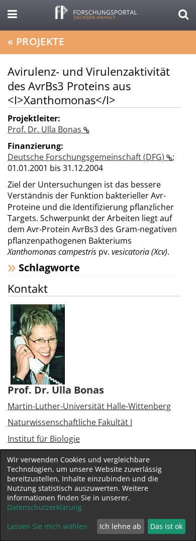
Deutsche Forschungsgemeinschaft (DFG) (87, 156)
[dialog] (98, 495)
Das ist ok (166, 526)
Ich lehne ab (120, 526)
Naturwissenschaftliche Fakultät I (70, 422)
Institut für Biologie (44, 438)
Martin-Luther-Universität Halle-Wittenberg (89, 406)
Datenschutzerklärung (44, 507)
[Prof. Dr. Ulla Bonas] (38, 343)
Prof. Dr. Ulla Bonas (45, 129)
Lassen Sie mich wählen (47, 526)
